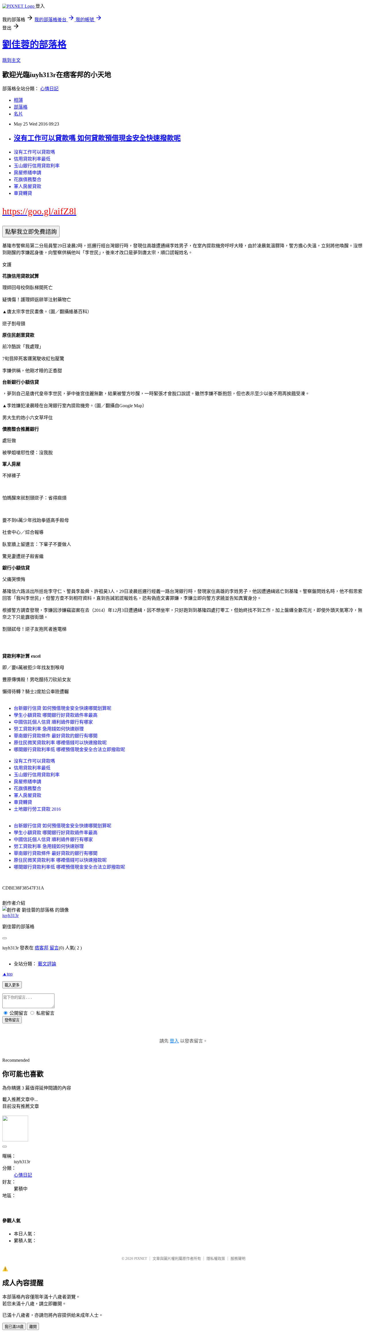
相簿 (18, 100)
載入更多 (12, 985)
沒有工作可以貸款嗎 (34, 152)
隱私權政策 (215, 1258)
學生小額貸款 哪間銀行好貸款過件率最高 (55, 715)
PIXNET (140, 1258)
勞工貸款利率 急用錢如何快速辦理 (49, 728)
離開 (33, 1327)
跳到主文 (11, 60)
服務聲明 (238, 1258)
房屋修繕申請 (27, 172)
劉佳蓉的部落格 (34, 44)
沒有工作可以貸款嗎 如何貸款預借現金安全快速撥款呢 (97, 138)
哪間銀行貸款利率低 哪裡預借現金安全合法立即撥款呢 (69, 749)
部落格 (21, 107)
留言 (54, 947)
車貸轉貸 (23, 193)
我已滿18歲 (14, 1327)
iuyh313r (10, 915)
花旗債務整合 (27, 179)
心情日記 (49, 88)
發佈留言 (12, 1020)
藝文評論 (47, 963)
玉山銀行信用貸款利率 (37, 165)
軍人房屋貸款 (27, 186)
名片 (18, 113)
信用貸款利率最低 (32, 158)
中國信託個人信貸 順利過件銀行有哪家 (53, 722)
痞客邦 (41, 947)
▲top (7, 973)
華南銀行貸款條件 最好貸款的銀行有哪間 (55, 735)
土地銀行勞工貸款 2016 (37, 809)
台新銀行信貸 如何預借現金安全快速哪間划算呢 (62, 708)
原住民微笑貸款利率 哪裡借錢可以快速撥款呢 (60, 742)
